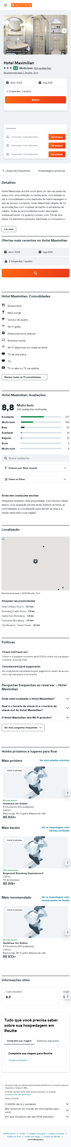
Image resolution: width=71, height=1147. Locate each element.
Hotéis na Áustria (56, 1133)
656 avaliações (42, 68)
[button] (5, 5)
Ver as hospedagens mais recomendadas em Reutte (55, 899)
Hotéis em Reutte (18, 1060)
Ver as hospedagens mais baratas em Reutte (55, 829)
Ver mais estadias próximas (54, 760)
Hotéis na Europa (37, 1133)
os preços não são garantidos (18, 1094)
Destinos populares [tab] (48, 1040)
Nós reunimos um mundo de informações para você (31, 1110)
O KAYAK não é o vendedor (20, 1104)
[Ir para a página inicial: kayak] (21, 5)
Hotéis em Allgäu (32, 1136)
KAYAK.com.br (9, 1133)
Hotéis (22, 1133)
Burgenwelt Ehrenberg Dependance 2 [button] (23, 873)
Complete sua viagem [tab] (19, 1040)
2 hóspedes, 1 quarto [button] (18, 91)
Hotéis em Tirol (14, 1136)
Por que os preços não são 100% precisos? (29, 1116)
